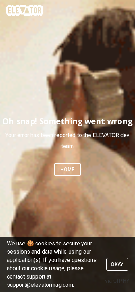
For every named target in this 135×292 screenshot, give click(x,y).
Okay (117, 264)
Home (67, 169)
